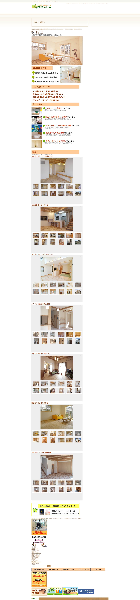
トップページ (34, 547)
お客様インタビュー (35, 552)
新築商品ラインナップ (69, 518)
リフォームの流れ (35, 560)
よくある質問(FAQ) (35, 562)
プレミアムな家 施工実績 (36, 553)
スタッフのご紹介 (35, 549)
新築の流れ (34, 561)
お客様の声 (34, 551)
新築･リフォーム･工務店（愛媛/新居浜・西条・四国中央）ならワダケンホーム (46, 1)
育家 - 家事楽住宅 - (35, 557)
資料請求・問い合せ (35, 563)
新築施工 (33, 553)
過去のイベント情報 (35, 550)
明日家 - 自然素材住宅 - (36, 555)
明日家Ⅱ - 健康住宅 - (78, 518)
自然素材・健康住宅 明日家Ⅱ (37, 29)
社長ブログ (34, 558)
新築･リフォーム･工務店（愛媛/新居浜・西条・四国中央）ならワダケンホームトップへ (47, 518)
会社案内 (33, 549)
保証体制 (33, 559)
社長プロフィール (35, 548)
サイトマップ (34, 564)
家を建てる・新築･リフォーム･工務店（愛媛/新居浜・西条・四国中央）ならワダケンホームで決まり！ (89, 598)
